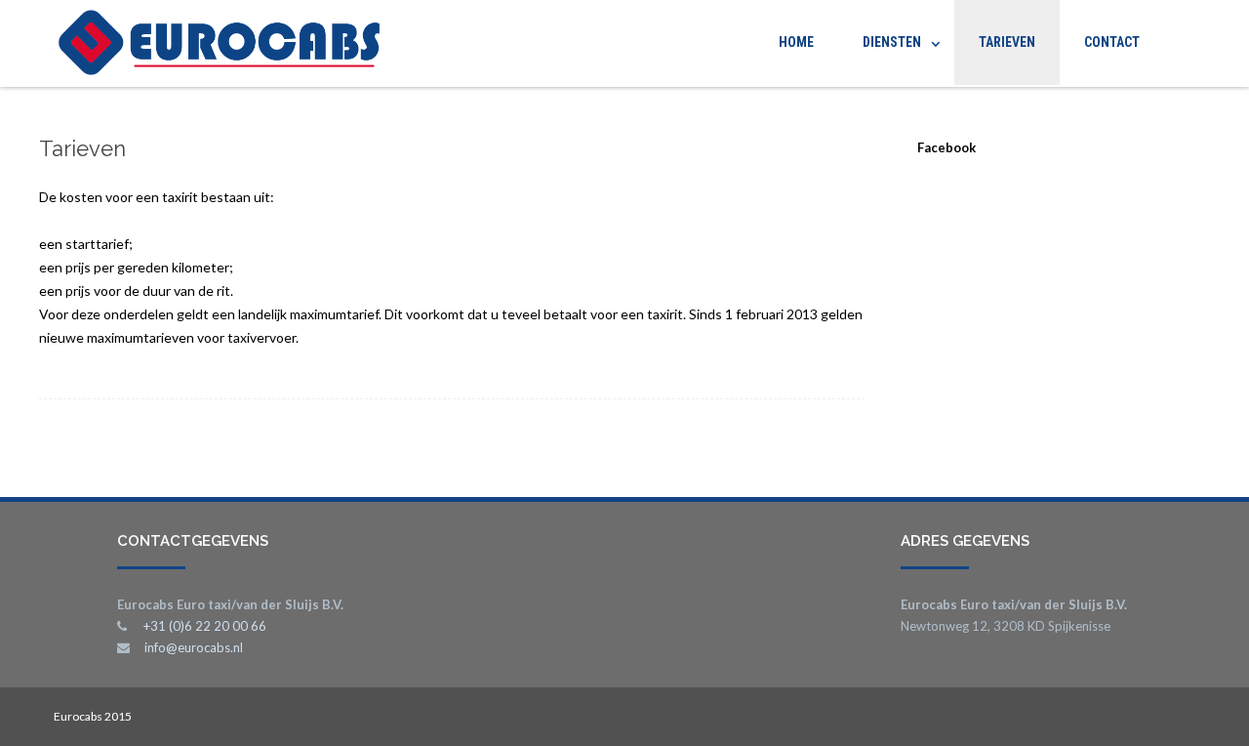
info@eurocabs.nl (193, 647)
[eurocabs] (215, 43)
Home (796, 42)
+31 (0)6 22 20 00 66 (204, 626)
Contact (1112, 42)
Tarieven (1007, 42)
